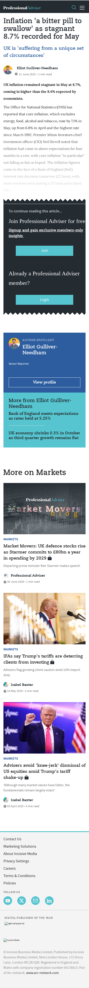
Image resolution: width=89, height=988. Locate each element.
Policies (9, 883)
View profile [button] (44, 382)
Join (44, 250)
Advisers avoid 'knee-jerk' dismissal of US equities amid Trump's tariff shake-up (44, 771)
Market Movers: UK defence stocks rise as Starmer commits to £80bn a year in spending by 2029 (44, 552)
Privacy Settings (16, 861)
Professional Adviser (28, 575)
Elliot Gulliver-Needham (37, 68)
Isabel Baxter (22, 685)
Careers (9, 868)
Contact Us (12, 839)
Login (44, 299)
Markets (10, 539)
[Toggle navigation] (81, 7)
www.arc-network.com (42, 973)
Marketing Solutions (19, 846)
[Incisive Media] (11, 939)
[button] (73, 7)
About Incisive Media (20, 853)
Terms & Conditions (19, 875)
